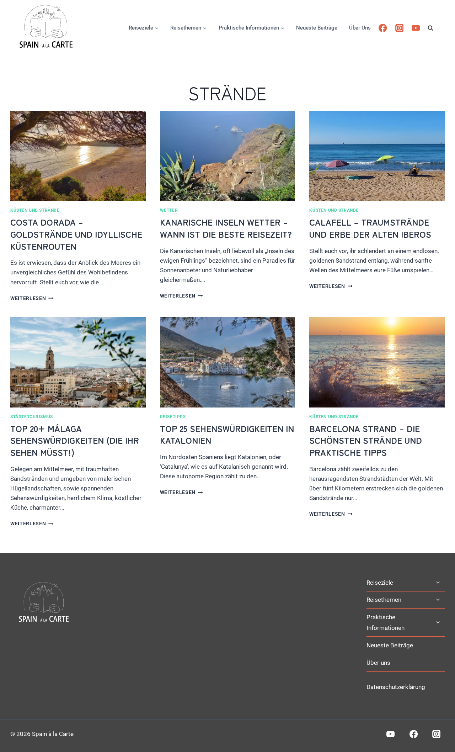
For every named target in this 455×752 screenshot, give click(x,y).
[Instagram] (399, 28)
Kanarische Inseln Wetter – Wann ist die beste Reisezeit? (226, 228)
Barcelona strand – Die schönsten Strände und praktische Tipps (365, 440)
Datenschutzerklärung (395, 686)
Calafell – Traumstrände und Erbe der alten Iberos (371, 228)
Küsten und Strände (35, 210)
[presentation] (78, 156)
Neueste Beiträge (316, 28)
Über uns (360, 28)
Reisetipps (173, 416)
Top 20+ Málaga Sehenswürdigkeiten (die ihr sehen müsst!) (74, 440)
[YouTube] (415, 28)
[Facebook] (382, 28)
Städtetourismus (31, 416)
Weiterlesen (31, 298)
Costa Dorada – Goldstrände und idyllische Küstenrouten (76, 234)
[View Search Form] (436, 28)
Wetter (169, 210)
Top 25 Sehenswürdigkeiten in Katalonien (227, 434)
